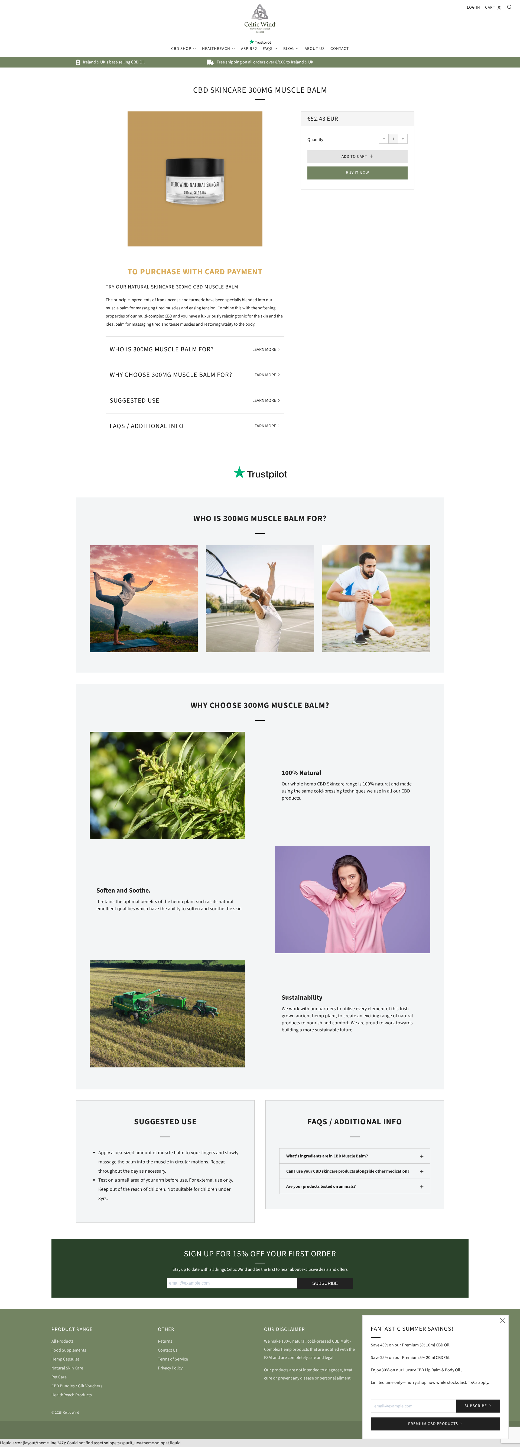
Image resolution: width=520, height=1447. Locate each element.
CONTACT (339, 49)
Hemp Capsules (65, 1359)
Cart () (493, 7)
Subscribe (475, 1406)
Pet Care (59, 1377)
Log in (473, 7)
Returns (165, 1341)
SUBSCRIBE (325, 1283)
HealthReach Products (71, 1395)
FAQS (267, 49)
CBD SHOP (181, 49)
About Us (315, 49)
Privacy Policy (170, 1368)
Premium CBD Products (433, 1424)
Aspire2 (249, 49)
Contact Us (167, 1350)
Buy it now (357, 173)
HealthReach (216, 49)
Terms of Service (173, 1359)
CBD (168, 316)
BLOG (288, 49)
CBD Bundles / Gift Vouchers (76, 1386)
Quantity (315, 140)
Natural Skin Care (67, 1368)
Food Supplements (68, 1350)
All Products (62, 1341)
